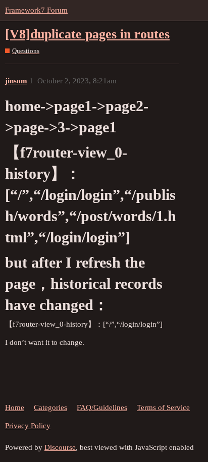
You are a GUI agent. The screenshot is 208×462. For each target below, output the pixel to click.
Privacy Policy (27, 426)
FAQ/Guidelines (102, 407)
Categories (50, 407)
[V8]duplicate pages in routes (87, 34)
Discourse (60, 447)
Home (14, 407)
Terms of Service (163, 407)
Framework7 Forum (36, 10)
